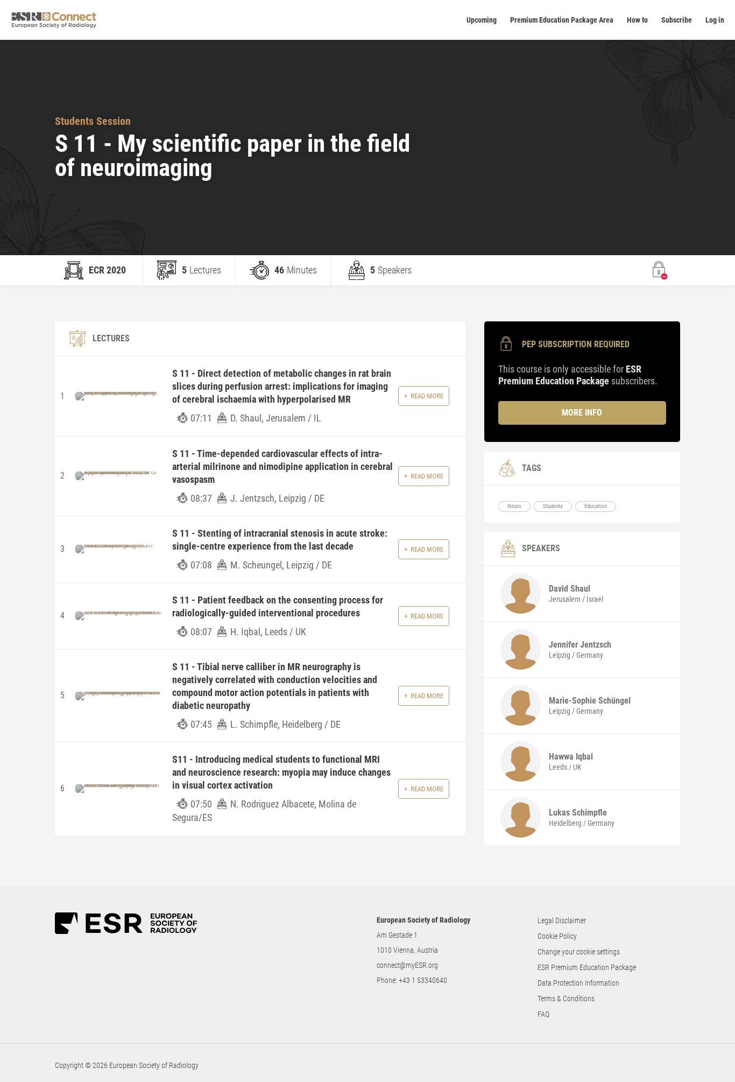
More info (582, 412)
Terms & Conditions (566, 998)
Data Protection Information (578, 983)
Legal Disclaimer (562, 920)
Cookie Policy (557, 936)
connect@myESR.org (407, 965)
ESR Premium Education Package (587, 967)
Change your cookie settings (579, 951)
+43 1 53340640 (423, 980)
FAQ (543, 1014)
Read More (427, 396)
